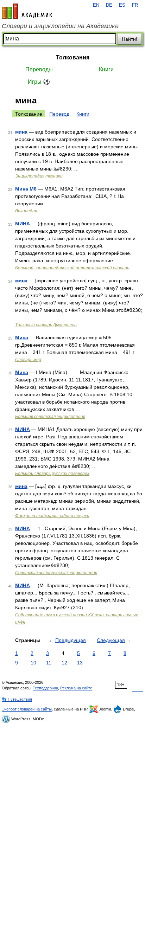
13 (80, 662)
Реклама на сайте (76, 688)
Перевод (59, 114)
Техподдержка (45, 688)
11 (48, 662)
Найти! (129, 39)
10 (33, 662)
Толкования (72, 57)
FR (135, 5)
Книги (106, 69)
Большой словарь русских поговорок (52, 473)
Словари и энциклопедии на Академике (60, 26)
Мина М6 (26, 189)
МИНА (22, 223)
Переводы (39, 69)
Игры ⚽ (39, 82)
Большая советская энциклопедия (50, 416)
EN (96, 5)
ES (122, 5)
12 (64, 662)
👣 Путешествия (17, 699)
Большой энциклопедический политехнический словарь (72, 267)
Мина (21, 337)
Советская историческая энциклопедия (56, 572)
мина (21, 132)
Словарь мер (28, 359)
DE (109, 5)
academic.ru (27, 11)
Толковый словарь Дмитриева (46, 324)
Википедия (26, 210)
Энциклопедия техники (39, 176)
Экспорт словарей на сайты (27, 709)
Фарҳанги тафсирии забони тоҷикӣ (52, 515)
